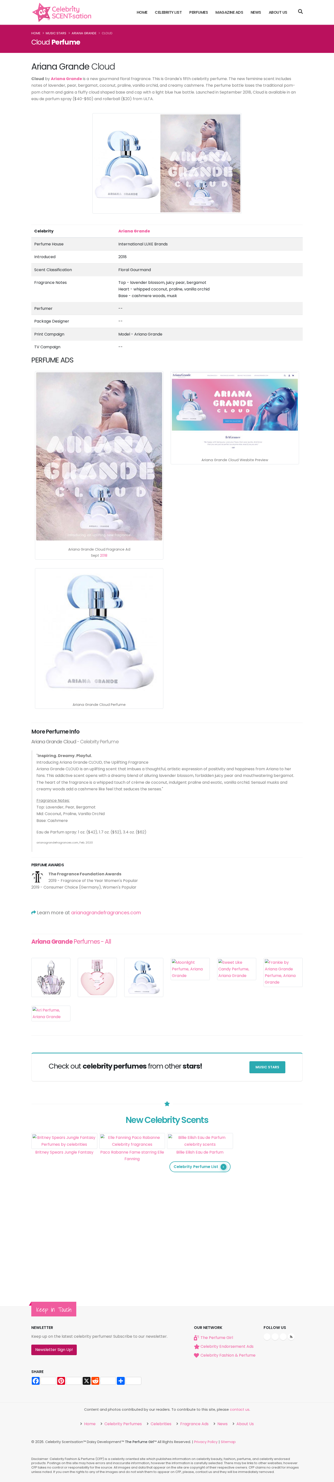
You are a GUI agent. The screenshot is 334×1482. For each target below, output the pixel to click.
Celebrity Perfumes (122, 1424)
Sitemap (228, 1441)
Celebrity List (168, 12)
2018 (103, 555)
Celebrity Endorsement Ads (227, 1346)
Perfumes (198, 12)
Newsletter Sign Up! (54, 1349)
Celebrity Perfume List (196, 1166)
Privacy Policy (206, 1441)
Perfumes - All (71, 942)
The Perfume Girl (216, 1337)
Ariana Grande (84, 33)
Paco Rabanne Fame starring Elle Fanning (132, 1155)
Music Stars (56, 33)
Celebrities (160, 1424)
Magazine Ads (229, 12)
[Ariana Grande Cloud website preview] (235, 411)
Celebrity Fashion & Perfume (228, 1355)
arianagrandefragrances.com (106, 912)
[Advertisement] (268, 1206)
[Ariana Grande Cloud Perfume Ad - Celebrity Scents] (99, 456)
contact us (239, 1409)
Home (142, 12)
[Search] (300, 12)
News (256, 12)
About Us (278, 12)
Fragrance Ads (194, 1424)
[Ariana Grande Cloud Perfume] (99, 632)
